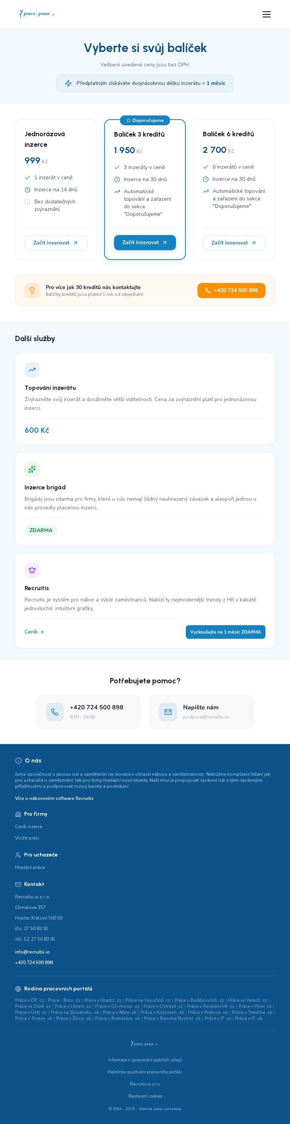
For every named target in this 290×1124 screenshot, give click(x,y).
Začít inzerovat (51, 242)
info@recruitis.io (32, 952)
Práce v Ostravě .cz (163, 1006)
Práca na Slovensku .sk (75, 1012)
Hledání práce (30, 867)
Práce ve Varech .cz (247, 1000)
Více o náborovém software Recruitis (54, 798)
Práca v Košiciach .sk (162, 1012)
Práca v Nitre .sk (119, 1012)
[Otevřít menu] (266, 14)
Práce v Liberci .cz (73, 1006)
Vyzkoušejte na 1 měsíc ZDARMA (225, 632)
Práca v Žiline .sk (73, 1018)
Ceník (32, 631)
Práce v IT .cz (218, 1018)
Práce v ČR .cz (29, 1000)
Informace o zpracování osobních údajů (145, 1060)
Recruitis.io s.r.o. (145, 1084)
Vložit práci (27, 838)
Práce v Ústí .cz (30, 1012)
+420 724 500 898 (236, 290)
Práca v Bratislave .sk (117, 1018)
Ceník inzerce (28, 827)
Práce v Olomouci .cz (117, 1006)
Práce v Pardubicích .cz (210, 1006)
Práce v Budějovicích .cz (199, 1000)
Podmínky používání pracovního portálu (145, 1072)
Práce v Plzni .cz (255, 1006)
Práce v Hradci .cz (103, 1000)
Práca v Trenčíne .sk (252, 1012)
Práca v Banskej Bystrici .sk (172, 1018)
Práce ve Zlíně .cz (33, 1006)
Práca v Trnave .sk (33, 1018)
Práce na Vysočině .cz (147, 1000)
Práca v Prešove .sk (208, 1012)
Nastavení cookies (145, 1096)
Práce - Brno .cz (64, 1000)
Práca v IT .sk (248, 1018)
